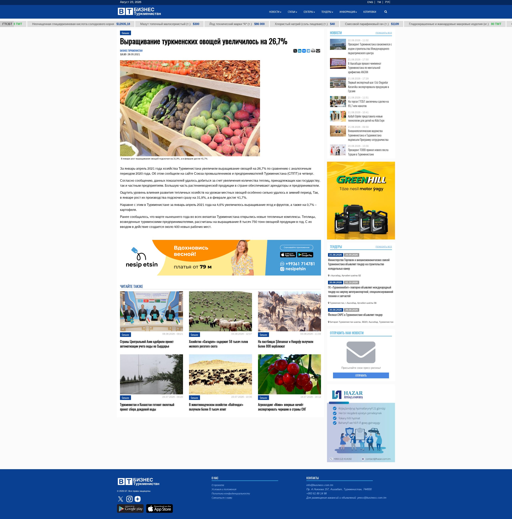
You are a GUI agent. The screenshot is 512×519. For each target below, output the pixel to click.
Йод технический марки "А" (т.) (219, 24)
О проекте (218, 485)
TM (379, 2)
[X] (295, 51)
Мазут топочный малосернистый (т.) (152, 24)
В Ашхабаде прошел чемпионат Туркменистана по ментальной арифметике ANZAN (364, 67)
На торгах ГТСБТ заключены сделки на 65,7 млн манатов (368, 103)
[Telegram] (308, 51)
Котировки (369, 12)
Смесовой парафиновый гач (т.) (354, 24)
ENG (370, 2)
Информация (347, 12)
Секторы (308, 12)
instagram (129, 499)
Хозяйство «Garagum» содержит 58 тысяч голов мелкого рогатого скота (218, 344)
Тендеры (336, 246)
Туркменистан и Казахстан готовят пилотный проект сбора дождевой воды (147, 407)
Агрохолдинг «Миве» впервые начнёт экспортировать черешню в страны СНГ (282, 407)
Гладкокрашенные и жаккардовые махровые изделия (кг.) (438, 24)
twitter (121, 499)
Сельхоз (125, 33)
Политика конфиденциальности (231, 493)
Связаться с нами (222, 497)
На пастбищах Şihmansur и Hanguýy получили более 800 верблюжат (285, 344)
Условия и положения (224, 489)
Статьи (291, 12)
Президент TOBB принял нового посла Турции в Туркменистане (368, 152)
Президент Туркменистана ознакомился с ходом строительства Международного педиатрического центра (370, 48)
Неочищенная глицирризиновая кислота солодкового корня (64, 24)
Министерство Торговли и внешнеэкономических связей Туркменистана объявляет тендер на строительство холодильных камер (359, 264)
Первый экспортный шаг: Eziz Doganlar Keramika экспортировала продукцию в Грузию (368, 86)
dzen (137, 499)
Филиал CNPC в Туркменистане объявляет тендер (355, 314)
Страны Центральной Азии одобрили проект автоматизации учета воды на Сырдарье (147, 344)
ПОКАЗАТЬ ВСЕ (384, 33)
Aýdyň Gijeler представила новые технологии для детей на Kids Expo (366, 118)
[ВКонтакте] (304, 51)
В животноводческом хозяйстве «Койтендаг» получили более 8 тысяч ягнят (216, 407)
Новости (336, 32)
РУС (387, 2)
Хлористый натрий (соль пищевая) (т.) (287, 24)
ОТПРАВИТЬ (361, 375)
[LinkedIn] (299, 51)
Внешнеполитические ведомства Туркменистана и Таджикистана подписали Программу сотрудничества (368, 135)
